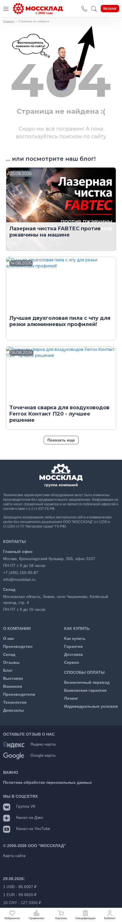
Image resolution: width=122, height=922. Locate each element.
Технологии (15, 702)
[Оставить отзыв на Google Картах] (13, 755)
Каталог (110, 9)
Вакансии (12, 686)
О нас (8, 638)
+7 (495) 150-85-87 (20, 572)
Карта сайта (14, 855)
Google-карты (43, 755)
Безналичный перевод (87, 682)
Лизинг (71, 698)
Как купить (75, 638)
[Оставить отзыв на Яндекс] (13, 744)
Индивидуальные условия (91, 706)
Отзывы (11, 662)
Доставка (73, 654)
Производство (18, 646)
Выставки (13, 678)
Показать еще (61, 440)
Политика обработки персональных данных (47, 782)
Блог (8, 670)
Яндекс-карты (43, 744)
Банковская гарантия (85, 690)
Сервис (71, 662)
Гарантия (73, 646)
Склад (9, 654)
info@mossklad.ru (19, 579)
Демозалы (13, 710)
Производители (19, 694)
